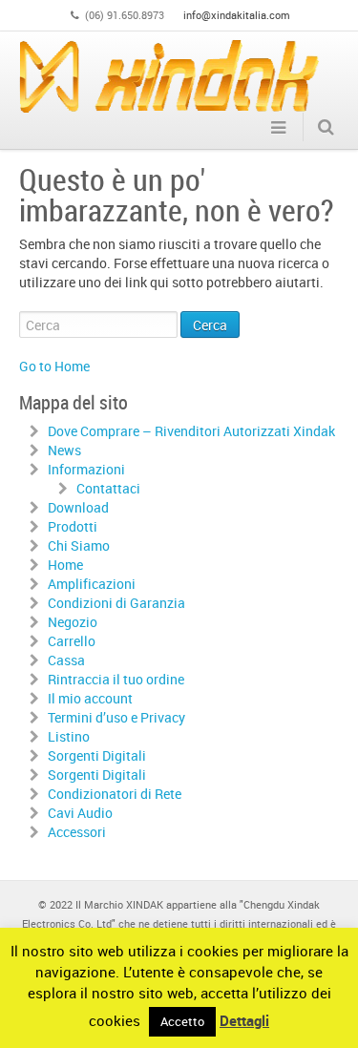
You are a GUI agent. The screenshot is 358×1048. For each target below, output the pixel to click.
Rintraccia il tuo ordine (116, 679)
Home (65, 564)
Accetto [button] (182, 1021)
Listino (69, 736)
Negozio (72, 622)
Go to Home (54, 366)
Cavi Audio (80, 813)
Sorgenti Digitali (97, 755)
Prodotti (72, 526)
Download (78, 507)
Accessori (77, 832)
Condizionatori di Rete (114, 794)
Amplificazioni (92, 584)
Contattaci (108, 488)
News (64, 450)
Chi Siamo (79, 545)
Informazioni (86, 469)
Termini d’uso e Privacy (116, 717)
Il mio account (90, 698)
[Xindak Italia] (169, 76)
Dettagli (244, 1020)
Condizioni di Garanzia (116, 603)
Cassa (66, 660)
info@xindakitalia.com (236, 15)
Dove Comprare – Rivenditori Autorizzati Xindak (191, 431)
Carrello (71, 641)
